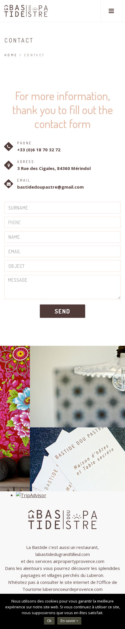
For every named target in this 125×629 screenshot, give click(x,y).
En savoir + (69, 621)
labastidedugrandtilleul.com (62, 554)
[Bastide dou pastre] (26, 11)
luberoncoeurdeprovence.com (73, 589)
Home (11, 55)
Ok (49, 621)
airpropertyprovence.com (78, 561)
